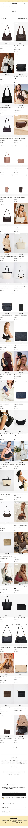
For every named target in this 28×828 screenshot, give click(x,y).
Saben (11, 762)
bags (10, 760)
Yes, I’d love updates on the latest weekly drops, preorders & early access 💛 (14, 798)
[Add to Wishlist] (12, 23)
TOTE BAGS (10, 774)
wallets (14, 760)
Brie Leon (3, 762)
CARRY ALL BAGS (17, 774)
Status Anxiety (7, 762)
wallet (23, 763)
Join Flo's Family (8, 785)
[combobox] (22, 19)
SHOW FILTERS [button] (4, 18)
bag (21, 763)
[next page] (16, 747)
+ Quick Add (7, 43)
